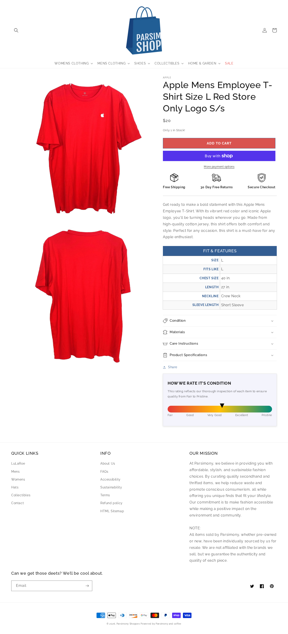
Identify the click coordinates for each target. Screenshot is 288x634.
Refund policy (111, 503)
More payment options (219, 166)
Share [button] (172, 367)
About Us (107, 463)
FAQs (104, 471)
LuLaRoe (18, 463)
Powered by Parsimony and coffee (161, 624)
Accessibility (110, 479)
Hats (14, 487)
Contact (17, 503)
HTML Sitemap (112, 511)
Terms (105, 495)
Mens (15, 471)
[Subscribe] (87, 586)
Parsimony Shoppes (128, 624)
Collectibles (20, 495)
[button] (16, 30)
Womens (18, 479)
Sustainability (111, 487)
